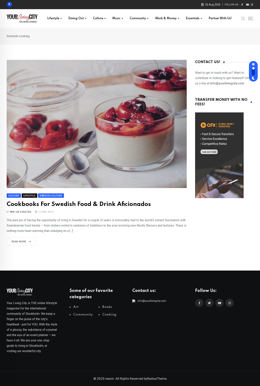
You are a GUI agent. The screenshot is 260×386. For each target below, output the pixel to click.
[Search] (243, 18)
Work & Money (166, 18)
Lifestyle (53, 18)
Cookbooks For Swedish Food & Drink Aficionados (79, 204)
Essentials (192, 18)
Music (116, 18)
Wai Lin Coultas (20, 212)
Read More (19, 241)
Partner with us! (220, 18)
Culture (98, 18)
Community (138, 18)
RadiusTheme (157, 378)
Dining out (76, 18)
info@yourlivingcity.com (152, 300)
